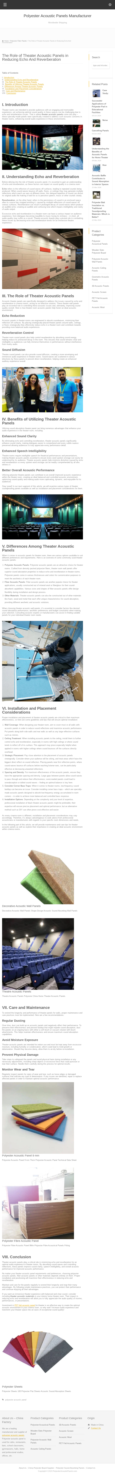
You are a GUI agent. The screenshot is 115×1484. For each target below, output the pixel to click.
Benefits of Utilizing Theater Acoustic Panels (24, 84)
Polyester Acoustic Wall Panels (100, 260)
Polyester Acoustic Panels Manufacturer (57, 16)
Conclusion (11, 93)
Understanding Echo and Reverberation (21, 80)
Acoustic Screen (99, 292)
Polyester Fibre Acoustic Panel (20, 1240)
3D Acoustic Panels (100, 286)
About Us (22, 1468)
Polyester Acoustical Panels (100, 242)
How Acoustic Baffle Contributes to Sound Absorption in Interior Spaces (100, 174)
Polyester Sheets (12, 1386)
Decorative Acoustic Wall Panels (21, 906)
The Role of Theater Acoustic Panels (21, 82)
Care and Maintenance (15, 91)
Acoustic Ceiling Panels (99, 269)
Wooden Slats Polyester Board (99, 251)
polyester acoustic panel (15, 1400)
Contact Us (96, 1428)
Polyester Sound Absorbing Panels (70, 1468)
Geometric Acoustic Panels (100, 278)
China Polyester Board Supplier (41, 1468)
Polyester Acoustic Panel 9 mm (20, 1155)
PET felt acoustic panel (25, 1305)
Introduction (9, 77)
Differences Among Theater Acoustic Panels (23, 86)
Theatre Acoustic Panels (16, 991)
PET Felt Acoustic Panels (100, 299)
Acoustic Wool (98, 307)
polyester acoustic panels (13, 1435)
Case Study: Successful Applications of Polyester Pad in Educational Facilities (100, 101)
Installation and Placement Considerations (23, 89)
